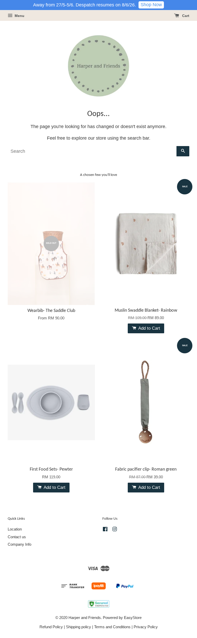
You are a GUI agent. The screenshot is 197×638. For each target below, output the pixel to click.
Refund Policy (51, 627)
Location (15, 529)
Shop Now (151, 4)
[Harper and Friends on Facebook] (105, 530)
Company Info (19, 544)
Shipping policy (78, 627)
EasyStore (133, 617)
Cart (185, 16)
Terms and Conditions (112, 627)
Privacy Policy (146, 627)
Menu (19, 16)
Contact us (17, 537)
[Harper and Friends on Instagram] (114, 530)
